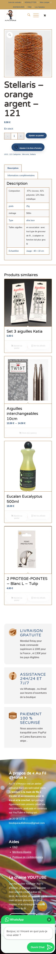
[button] (49, 919)
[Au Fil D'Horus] (23, 15)
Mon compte (44, 2)
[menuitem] (15, 2)
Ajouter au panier (36, 135)
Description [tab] (13, 168)
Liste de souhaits (14, 2)
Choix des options (29, 433)
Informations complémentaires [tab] (21, 175)
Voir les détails (39, 346)
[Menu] (34, 15)
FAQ (29, 7)
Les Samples (40, 7)
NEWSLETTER (30, 2)
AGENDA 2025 (18, 7)
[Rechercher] (27, 15)
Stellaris (33, 154)
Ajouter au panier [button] (17, 347)
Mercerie (25, 154)
